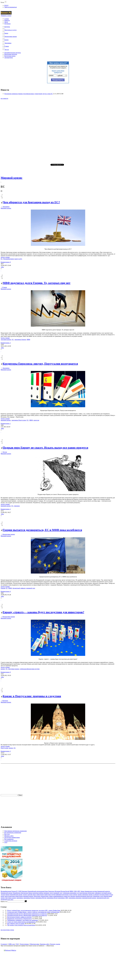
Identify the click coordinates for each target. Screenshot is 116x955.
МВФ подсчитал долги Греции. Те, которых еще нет (36, 283)
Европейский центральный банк (38, 891)
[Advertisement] (58, 131)
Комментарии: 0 (6, 262)
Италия (63, 891)
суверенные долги (98, 896)
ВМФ (10, 588)
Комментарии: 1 (6, 423)
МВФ (28, 339)
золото (25, 894)
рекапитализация (80, 896)
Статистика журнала (10, 840)
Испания (57, 891)
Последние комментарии (12, 837)
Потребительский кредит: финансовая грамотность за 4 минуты (27, 913)
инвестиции (40, 894)
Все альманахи (9, 839)
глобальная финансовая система (30, 669)
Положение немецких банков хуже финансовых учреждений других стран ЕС (28, 93)
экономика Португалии (19, 420)
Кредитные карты (9, 56)
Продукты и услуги (10, 30)
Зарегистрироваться (10, 7)
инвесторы (47, 894)
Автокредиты (8, 57)
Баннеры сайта (44, 944)
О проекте (4, 944)
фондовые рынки (13, 669)
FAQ (5, 842)
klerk (2, 756)
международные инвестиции (14, 896)
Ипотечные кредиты (10, 54)
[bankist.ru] (6, 14)
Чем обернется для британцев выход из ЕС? (31, 202)
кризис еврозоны (83, 894)
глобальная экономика (69, 893)
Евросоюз (51, 891)
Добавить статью (6, 15)
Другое (6, 49)
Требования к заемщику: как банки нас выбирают (22, 920)
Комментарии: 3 (6, 343)
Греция (3, 588)
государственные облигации (86, 893)
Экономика (7, 43)
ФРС (78, 891)
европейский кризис (16, 894)
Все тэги (7, 834)
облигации (37, 896)
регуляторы (71, 896)
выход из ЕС (18, 259)
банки (82, 891)
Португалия (4, 748)
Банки (6, 33)
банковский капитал (103, 891)
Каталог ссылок (55, 944)
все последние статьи (7, 930)
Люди (6, 22)
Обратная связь (34, 944)
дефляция (98, 893)
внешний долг (30, 588)
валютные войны (38, 893)
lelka (2, 267)
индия (53, 894)
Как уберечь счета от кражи (15, 923)
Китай (67, 891)
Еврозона (24, 891)
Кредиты (7, 26)
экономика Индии (40, 898)
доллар (3, 894)
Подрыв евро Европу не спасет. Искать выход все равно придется (45, 447)
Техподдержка (24, 944)
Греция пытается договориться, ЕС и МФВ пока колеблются (42, 530)
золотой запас (31, 894)
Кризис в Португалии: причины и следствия (32, 696)
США (75, 891)
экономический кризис (89, 898)
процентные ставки (47, 896)
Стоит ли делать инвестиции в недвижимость (21, 922)
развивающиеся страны (60, 896)
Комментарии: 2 (6, 509)
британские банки (26, 893)
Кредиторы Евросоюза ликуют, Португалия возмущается (40, 363)
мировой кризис (6, 420)
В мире (6, 46)
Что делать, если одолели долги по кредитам (21, 925)
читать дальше (5, 257)
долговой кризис (6, 339)
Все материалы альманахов (12, 832)
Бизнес (6, 40)
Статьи (6, 18)
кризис (3, 669)
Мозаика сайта (8, 836)
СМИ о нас (11, 944)
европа (7, 894)
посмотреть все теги (7, 899)
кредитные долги (67, 894)
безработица (17, 893)
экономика (19, 898)
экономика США (63, 898)
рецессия (36, 420)
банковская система (91, 891)
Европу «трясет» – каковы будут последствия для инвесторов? (43, 612)
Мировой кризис (6, 208)
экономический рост (103, 898)
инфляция (58, 894)
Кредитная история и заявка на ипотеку (19, 917)
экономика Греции (20, 339)
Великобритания (8, 259)
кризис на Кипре (94, 894)
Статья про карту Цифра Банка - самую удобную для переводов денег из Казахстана (33, 912)
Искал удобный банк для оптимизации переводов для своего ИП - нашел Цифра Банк (33, 910)
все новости (4, 98)
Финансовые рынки (10, 36)
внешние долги (48, 893)
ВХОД (6, 5)
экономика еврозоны (75, 898)
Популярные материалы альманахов (15, 831)
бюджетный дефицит (19, 588)
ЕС (2, 259)
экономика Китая (52, 898)
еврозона (17, 506)
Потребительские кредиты (12, 52)
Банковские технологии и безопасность (19, 918)
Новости (7, 20)
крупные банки (104, 894)
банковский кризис (7, 893)
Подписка (7, 23)
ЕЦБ (19, 891)
